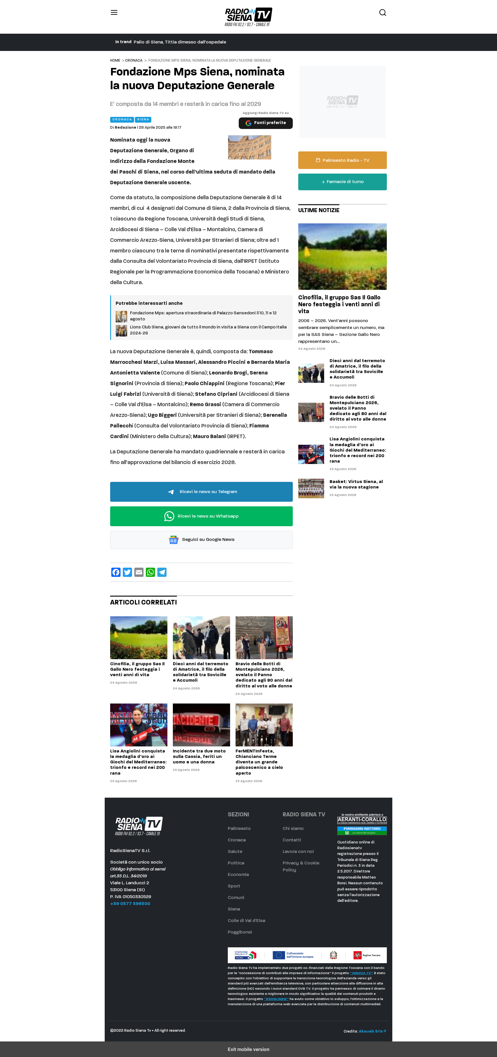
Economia (238, 874)
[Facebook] (116, 572)
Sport (234, 886)
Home (115, 60)
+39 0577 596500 (130, 904)
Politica (236, 863)
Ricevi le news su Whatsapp (208, 516)
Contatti (292, 840)
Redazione (125, 128)
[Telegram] (162, 572)
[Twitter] (127, 572)
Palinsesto (239, 828)
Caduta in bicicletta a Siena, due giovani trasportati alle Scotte (202, 42)
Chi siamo (293, 828)
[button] (114, 16)
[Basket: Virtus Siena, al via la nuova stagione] (311, 488)
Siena (234, 909)
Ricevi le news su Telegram (208, 492)
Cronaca (133, 60)
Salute (235, 851)
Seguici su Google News (207, 540)
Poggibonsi (240, 932)
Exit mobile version (248, 1049)
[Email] (139, 572)
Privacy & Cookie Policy (301, 866)
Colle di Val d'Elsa (246, 921)
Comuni (236, 898)
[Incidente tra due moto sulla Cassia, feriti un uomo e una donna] (201, 725)
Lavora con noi (298, 851)
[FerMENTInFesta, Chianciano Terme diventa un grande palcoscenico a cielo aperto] (264, 725)
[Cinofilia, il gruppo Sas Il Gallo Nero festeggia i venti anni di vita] (138, 637)
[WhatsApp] (150, 572)
